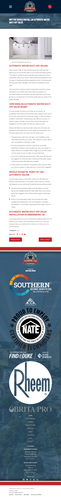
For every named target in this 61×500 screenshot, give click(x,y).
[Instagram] (30, 479)
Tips (18, 230)
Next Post (45, 239)
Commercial (30, 435)
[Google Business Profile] (34, 479)
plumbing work (24, 111)
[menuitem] (11, 494)
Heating (30, 422)
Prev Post (15, 239)
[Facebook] (24, 479)
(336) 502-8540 (31, 224)
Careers (30, 431)
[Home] (30, 6)
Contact (30, 441)
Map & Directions (30, 458)
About (30, 438)
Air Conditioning (30, 418)
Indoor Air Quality (30, 425)
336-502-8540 (30, 271)
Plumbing (30, 428)
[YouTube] (27, 479)
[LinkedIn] (37, 479)
